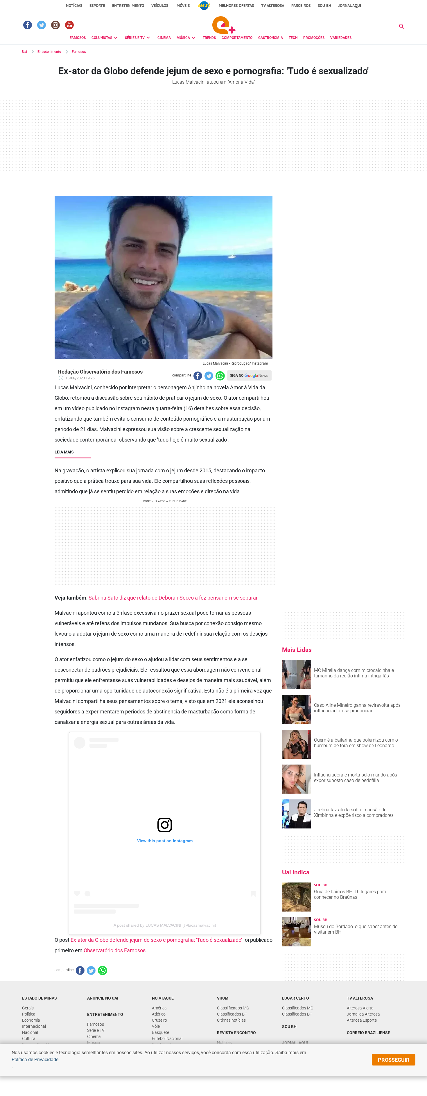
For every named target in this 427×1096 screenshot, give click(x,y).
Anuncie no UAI (102, 998)
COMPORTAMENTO (237, 38)
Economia (31, 1020)
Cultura (28, 1038)
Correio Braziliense (368, 1032)
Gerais (28, 1008)
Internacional (34, 1026)
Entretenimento (128, 5)
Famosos (79, 52)
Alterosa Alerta (360, 1008)
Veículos (159, 5)
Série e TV (96, 1030)
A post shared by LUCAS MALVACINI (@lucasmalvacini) (165, 925)
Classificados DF (232, 1014)
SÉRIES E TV (135, 38)
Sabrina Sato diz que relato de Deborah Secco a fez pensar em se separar (173, 598)
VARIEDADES (340, 38)
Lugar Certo (295, 998)
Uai (24, 52)
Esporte (97, 5)
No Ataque (163, 998)
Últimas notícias (231, 1020)
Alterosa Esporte (362, 1020)
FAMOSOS (78, 38)
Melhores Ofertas (236, 5)
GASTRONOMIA (270, 38)
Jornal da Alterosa (363, 1014)
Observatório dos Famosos (115, 950)
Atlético (159, 1014)
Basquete (160, 1032)
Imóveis (182, 5)
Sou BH (324, 5)
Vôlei (156, 1026)
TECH (293, 38)
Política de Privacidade (35, 1059)
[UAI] (204, 5)
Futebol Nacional (167, 1038)
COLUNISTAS (102, 38)
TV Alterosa (272, 5)
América (159, 1008)
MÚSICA (183, 38)
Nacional (30, 1032)
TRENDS (209, 38)
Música (93, 1042)
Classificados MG (297, 1008)
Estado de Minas (39, 998)
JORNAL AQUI (349, 5)
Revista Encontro (236, 1032)
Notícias (74, 5)
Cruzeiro (159, 1020)
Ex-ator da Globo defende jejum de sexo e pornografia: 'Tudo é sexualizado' (156, 940)
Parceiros (301, 5)
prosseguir (394, 1060)
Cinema (94, 1036)
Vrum (222, 998)
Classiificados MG (233, 1008)
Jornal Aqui (295, 1043)
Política (28, 1014)
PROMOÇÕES (313, 38)
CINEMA (164, 38)
